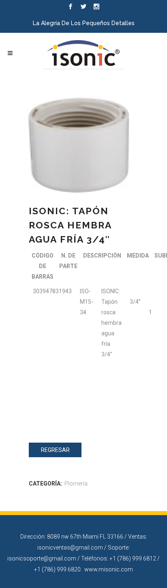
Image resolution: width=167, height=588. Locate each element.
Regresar (55, 450)
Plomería (76, 483)
